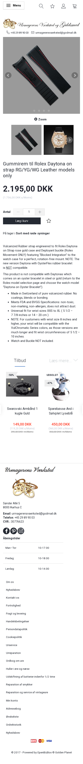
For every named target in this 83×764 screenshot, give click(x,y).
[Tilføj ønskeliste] (49, 220)
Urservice (11, 645)
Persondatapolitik (16, 629)
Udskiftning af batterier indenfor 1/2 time (30, 676)
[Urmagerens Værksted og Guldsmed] (41, 23)
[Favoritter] (52, 6)
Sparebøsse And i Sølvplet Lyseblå (60, 411)
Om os (10, 582)
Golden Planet (63, 752)
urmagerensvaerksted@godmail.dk (56, 32)
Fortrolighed (13, 605)
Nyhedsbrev (13, 589)
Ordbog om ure (15, 660)
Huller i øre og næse (17, 668)
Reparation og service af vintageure (27, 692)
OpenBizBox (44, 752)
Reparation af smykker (19, 684)
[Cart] (74, 6)
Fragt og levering (16, 613)
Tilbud (20, 360)
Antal (7, 212)
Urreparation (13, 652)
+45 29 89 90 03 (20, 32)
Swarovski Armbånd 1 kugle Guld (22, 411)
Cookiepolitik (14, 637)
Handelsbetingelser (17, 621)
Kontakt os (12, 597)
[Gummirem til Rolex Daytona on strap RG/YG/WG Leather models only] (41, 75)
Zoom (42, 119)
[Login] (63, 6)
